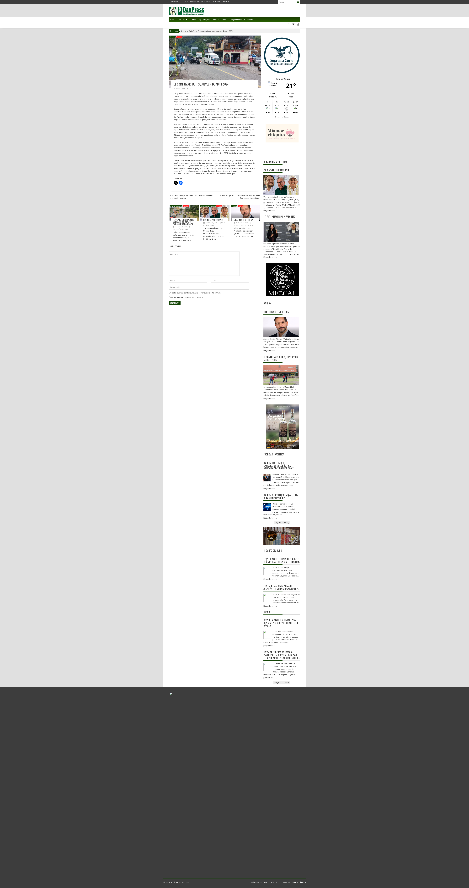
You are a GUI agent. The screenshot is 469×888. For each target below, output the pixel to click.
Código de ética (206, 2)
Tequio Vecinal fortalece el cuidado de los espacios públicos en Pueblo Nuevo (183, 221)
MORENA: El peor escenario (213, 219)
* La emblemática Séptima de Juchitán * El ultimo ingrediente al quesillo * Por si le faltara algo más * (281, 587)
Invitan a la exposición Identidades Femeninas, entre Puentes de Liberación (239, 196)
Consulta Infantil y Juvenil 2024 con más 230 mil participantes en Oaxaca (280, 623)
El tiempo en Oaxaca (282, 117)
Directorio (216, 2)
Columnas (181, 19)
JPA (190, 88)
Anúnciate (226, 2)
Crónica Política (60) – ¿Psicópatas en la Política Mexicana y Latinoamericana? (278, 466)
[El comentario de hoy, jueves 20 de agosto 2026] (281, 375)
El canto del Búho (272, 550)
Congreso (207, 19)
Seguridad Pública (238, 19)
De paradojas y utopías (208, 206)
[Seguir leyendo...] (270, 350)
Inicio (186, 2)
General (250, 19)
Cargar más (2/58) (282, 522)
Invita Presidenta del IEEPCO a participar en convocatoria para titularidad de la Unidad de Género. (281, 655)
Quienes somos (194, 2)
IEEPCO (225, 19)
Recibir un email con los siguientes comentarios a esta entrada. (196, 293)
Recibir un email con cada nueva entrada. (187, 297)
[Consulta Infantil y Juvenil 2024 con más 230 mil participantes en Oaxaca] (267, 635)
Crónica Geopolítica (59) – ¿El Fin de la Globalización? (280, 496)
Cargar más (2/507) (281, 682)
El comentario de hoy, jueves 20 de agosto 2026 (281, 358)
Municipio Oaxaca (176, 206)
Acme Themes (300, 882)
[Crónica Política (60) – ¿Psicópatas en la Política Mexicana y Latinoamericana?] (267, 477)
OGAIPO (216, 19)
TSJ (199, 19)
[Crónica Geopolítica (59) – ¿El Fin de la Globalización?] (267, 507)
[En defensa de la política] (281, 327)
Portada (178, 37)
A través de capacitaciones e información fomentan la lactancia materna (191, 196)
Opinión (193, 19)
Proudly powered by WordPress (261, 882)
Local (172, 19)
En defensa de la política (243, 219)
